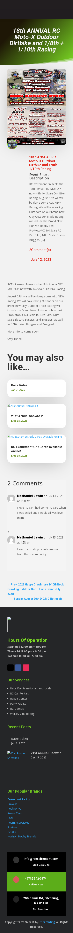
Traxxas (12, 804)
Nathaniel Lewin (30, 496)
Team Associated (18, 822)
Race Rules (19, 385)
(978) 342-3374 (36, 878)
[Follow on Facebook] (18, 667)
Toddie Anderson (52, 140)
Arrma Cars (14, 813)
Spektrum (13, 827)
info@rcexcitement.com (41, 859)
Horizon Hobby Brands (21, 836)
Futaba (11, 832)
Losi (10, 818)
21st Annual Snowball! (27, 416)
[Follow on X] (10, 667)
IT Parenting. (48, 922)
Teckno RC (14, 808)
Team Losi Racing (18, 799)
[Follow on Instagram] (26, 667)
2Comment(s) (40, 250)
